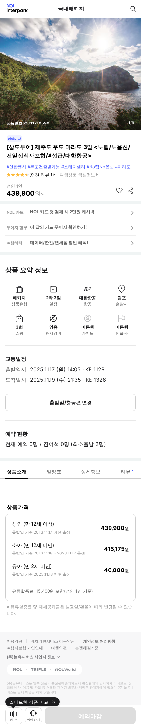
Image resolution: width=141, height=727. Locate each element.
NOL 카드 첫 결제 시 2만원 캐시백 (62, 211)
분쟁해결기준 (87, 647)
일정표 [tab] (54, 472)
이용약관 (14, 641)
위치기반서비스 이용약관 (52, 641)
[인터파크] (14, 8)
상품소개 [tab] (17, 472)
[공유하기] (130, 190)
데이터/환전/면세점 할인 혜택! (59, 242)
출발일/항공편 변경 (71, 402)
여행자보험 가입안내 (25, 647)
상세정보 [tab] (91, 472)
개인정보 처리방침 (99, 641)
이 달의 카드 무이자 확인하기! (58, 227)
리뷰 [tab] (127, 472)
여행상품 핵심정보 (77, 174)
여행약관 (59, 647)
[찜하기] (119, 190)
